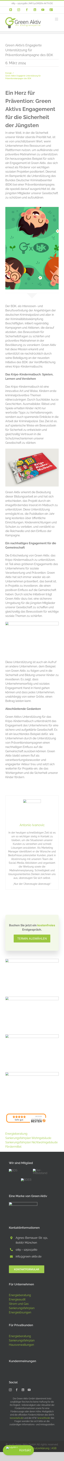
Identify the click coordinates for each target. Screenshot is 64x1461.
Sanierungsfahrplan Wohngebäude (28, 1138)
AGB (53, 1448)
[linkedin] (23, 1389)
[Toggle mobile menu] (57, 19)
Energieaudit (17, 1299)
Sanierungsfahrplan (21, 1308)
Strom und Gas (19, 1303)
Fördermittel (13, 1146)
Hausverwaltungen (21, 1344)
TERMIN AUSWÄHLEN (32, 938)
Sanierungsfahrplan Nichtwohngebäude (31, 1142)
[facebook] (16, 1389)
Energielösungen (20, 1312)
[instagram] (10, 1389)
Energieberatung (16, 1133)
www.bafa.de (16, 1418)
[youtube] (29, 1389)
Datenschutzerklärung (36, 1448)
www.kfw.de (44, 1418)
